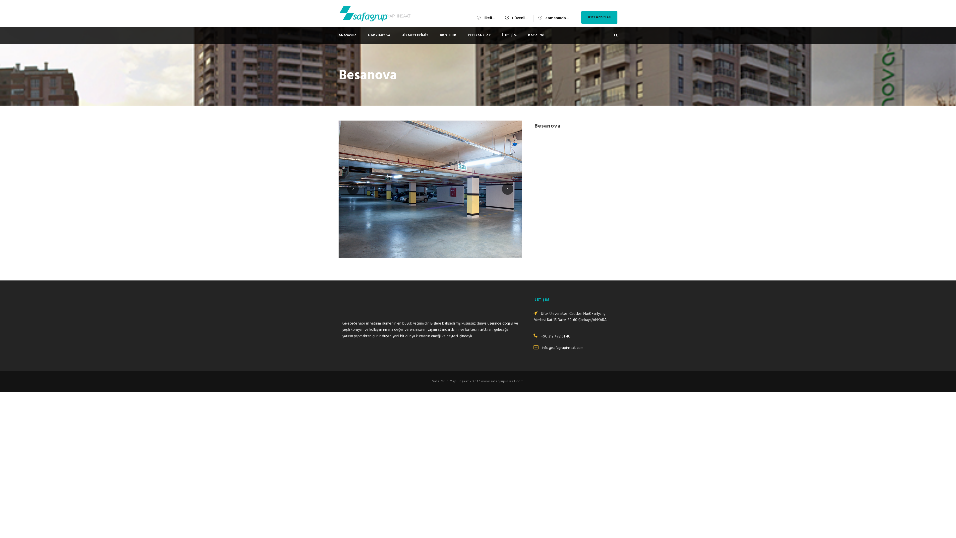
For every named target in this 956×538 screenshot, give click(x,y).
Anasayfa (348, 35)
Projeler (448, 35)
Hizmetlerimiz (415, 35)
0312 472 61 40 (599, 17)
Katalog (536, 35)
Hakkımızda (379, 35)
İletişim (509, 35)
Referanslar (479, 35)
